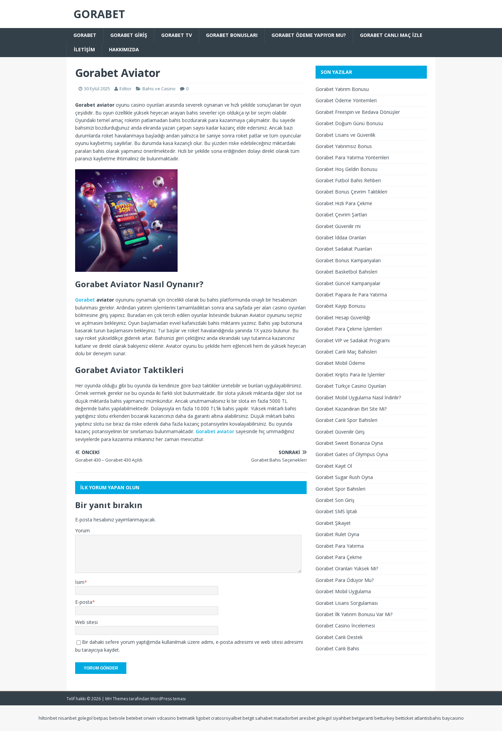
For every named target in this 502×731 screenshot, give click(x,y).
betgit (248, 718)
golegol (85, 718)
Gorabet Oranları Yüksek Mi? (347, 568)
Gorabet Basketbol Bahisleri (346, 271)
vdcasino (166, 718)
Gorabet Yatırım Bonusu (342, 89)
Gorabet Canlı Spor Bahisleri (346, 420)
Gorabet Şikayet (333, 523)
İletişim (84, 49)
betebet (134, 718)
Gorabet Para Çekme (339, 557)
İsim (79, 582)
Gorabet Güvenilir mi (338, 226)
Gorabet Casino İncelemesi (345, 625)
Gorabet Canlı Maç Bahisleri (346, 351)
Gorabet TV (176, 35)
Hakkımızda (124, 49)
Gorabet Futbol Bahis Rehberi (348, 180)
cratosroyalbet (226, 718)
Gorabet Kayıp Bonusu (340, 306)
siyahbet (342, 718)
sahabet (264, 718)
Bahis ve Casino (159, 88)
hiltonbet (48, 718)
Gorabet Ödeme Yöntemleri (346, 100)
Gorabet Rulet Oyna (337, 534)
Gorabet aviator (215, 431)
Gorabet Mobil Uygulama (343, 591)
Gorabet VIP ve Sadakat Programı (353, 340)
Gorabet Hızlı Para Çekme (344, 203)
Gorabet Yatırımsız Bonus (344, 146)
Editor (125, 88)
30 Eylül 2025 (97, 88)
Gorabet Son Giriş (335, 500)
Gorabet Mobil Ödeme (340, 363)
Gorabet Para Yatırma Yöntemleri (352, 157)
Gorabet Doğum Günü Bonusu (349, 123)
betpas (101, 718)
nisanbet (67, 718)
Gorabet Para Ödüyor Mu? (345, 580)
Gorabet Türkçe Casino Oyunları (351, 386)
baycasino (453, 718)
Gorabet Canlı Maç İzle (391, 35)
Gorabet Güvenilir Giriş (340, 431)
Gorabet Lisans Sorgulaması (347, 603)
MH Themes (116, 699)
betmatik (186, 718)
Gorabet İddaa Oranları (341, 237)
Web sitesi (86, 622)
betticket (404, 718)
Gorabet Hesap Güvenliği (343, 317)
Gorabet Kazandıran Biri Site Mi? (351, 409)
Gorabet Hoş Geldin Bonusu (346, 169)
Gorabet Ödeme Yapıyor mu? (308, 35)
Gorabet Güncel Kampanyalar (348, 283)
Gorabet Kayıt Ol (334, 466)
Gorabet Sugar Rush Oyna (344, 477)
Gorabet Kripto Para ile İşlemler (350, 374)
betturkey (384, 718)
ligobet (203, 718)
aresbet (307, 718)
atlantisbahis (427, 718)
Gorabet (84, 35)
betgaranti (362, 718)
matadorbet (286, 718)
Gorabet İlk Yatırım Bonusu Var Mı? (354, 614)
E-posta (83, 602)
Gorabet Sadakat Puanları (344, 248)
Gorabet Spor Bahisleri (340, 489)
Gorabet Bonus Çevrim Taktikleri (351, 191)
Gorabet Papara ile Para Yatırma (351, 294)
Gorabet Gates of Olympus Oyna (352, 454)
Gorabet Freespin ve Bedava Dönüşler (358, 112)
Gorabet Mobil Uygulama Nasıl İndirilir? (358, 397)
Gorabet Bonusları (231, 35)
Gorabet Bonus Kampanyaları (348, 260)
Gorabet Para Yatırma (340, 546)
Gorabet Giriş (128, 35)
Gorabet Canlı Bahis (337, 648)
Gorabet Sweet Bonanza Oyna (349, 443)
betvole (117, 718)
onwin (149, 718)
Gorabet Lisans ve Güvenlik (345, 135)
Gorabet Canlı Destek (339, 637)
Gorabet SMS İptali (336, 511)
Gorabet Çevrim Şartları (341, 214)
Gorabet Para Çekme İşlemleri (349, 328)
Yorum (82, 530)
